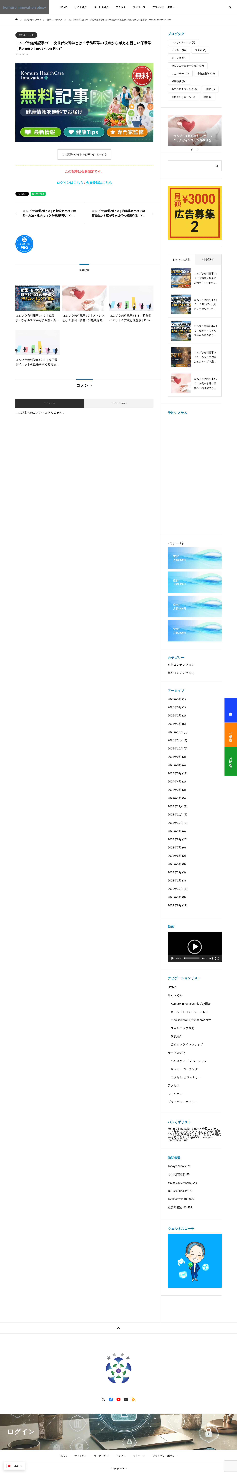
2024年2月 (174, 789)
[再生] (172, 958)
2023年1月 (174, 880)
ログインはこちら (70, 182)
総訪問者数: (175, 1207)
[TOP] (118, 1327)
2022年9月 (174, 897)
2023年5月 (174, 864)
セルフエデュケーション (187, 65)
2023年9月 (174, 831)
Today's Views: (177, 1166)
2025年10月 (175, 748)
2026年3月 (174, 707)
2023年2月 (174, 872)
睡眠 (210, 89)
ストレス (178, 58)
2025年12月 (175, 732)
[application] (195, 947)
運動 (208, 97)
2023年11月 (175, 814)
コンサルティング (183, 42)
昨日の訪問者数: (178, 1191)
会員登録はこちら (99, 182)
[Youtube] (118, 1399)
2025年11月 (175, 740)
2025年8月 (174, 765)
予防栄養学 (206, 73)
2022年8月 (174, 905)
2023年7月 (174, 847)
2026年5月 (174, 699)
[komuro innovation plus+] (118, 1369)
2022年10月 (175, 888)
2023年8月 (174, 839)
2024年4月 (174, 781)
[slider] (191, 958)
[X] (103, 1399)
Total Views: (176, 1199)
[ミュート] (211, 958)
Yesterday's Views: (180, 1182)
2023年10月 (175, 822)
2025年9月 (174, 756)
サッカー (179, 50)
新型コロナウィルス (184, 89)
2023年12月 (175, 806)
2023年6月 (174, 855)
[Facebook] (111, 1399)
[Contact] (126, 1399)
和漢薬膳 (179, 81)
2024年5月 (174, 773)
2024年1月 (174, 798)
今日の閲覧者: (177, 1174)
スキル (200, 50)
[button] (195, 947)
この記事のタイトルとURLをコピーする (84, 154)
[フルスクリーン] (217, 958)
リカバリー (180, 73)
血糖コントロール (183, 97)
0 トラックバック (119, 403)
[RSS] (134, 1399)
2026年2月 (174, 715)
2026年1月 (174, 723)
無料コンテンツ (26, 35)
